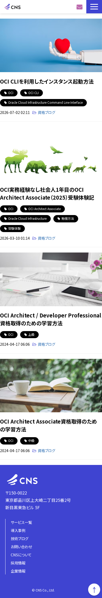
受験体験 (14, 228)
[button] (94, 6)
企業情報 (18, 571)
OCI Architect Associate (44, 208)
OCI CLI (33, 92)
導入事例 (18, 530)
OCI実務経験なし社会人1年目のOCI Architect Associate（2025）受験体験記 (47, 193)
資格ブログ (46, 112)
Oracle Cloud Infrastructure (27, 218)
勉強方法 (67, 218)
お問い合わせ (80, 7)
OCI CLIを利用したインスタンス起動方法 (47, 81)
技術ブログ (19, 538)
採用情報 (18, 563)
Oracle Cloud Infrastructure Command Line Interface (45, 102)
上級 (31, 334)
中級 (31, 440)
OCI (10, 92)
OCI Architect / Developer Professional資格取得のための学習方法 (50, 319)
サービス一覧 (21, 522)
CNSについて (21, 554)
